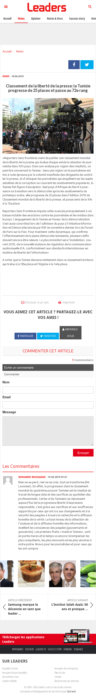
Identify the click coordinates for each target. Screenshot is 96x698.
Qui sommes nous (10, 677)
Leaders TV (41, 649)
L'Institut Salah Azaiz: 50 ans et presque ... (69, 605)
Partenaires (17, 649)
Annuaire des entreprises (66, 668)
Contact (57, 677)
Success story (55, 649)
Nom (5, 382)
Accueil (7, 51)
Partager (74, 64)
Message (9, 412)
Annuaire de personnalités (14, 673)
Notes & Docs (55, 18)
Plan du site (59, 673)
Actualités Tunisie (10, 668)
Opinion (35, 18)
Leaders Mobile (9, 681)
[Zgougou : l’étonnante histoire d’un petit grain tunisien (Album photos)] (28, 573)
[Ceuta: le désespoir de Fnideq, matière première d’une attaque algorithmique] (59, 573)
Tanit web (71, 691)
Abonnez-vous (71, 333)
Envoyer (83, 452)
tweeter (87, 64)
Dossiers (29, 649)
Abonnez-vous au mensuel (66, 681)
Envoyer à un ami (37, 302)
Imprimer (68, 302)
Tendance (78, 649)
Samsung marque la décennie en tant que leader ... (24, 607)
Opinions (67, 649)
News (19, 51)
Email (6, 397)
